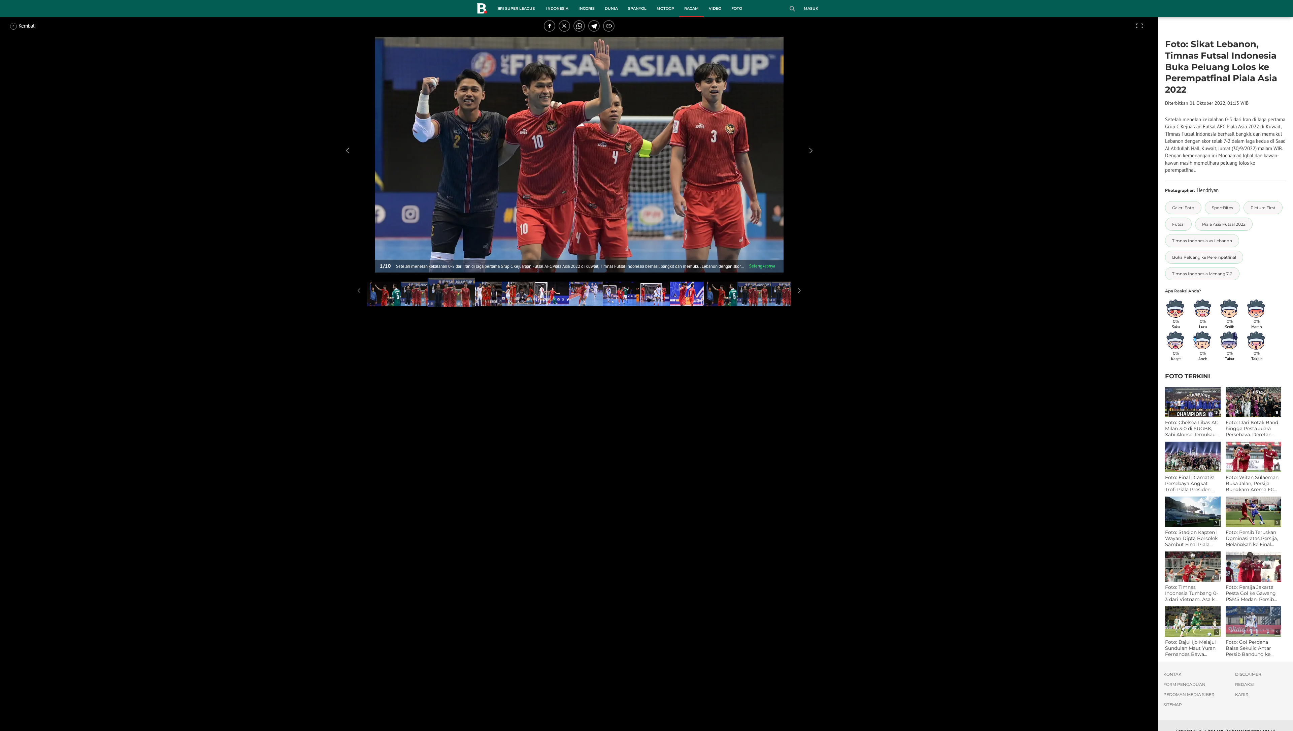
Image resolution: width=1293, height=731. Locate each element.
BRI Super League (516, 8)
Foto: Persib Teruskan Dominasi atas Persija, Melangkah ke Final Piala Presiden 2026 (1252, 538)
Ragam (691, 8)
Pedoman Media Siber (1189, 694)
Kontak (1172, 674)
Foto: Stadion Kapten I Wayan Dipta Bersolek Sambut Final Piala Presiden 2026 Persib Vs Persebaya (1191, 538)
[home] (481, 10)
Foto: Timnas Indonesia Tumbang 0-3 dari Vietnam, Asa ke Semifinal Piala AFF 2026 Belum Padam (1191, 593)
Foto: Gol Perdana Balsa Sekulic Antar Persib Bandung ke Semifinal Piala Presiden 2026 (1248, 648)
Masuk (811, 8)
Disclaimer (1248, 674)
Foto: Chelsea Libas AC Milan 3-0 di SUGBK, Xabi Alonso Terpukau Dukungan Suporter (1191, 428)
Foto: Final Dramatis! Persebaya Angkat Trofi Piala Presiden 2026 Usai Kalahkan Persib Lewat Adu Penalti (1190, 483)
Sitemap (1172, 704)
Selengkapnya (762, 266)
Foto (736, 8)
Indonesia (557, 8)
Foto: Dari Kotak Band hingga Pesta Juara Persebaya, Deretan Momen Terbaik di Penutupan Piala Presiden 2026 (1252, 428)
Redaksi (1244, 684)
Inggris (586, 8)
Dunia (611, 8)
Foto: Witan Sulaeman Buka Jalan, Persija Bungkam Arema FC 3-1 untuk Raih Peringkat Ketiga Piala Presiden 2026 (1252, 483)
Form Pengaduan (1184, 684)
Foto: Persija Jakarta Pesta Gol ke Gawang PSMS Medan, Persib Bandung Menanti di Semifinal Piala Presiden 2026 (1251, 593)
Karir (1242, 694)
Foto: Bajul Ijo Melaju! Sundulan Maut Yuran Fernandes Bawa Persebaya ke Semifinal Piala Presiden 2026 (1190, 648)
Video (715, 8)
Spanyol (637, 8)
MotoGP (665, 8)
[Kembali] (35, 26)
